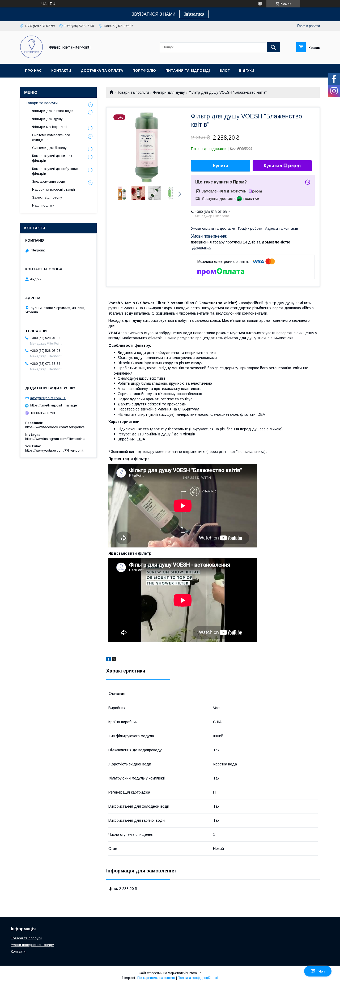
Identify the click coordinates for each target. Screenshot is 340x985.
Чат (321, 971)
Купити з (273, 166)
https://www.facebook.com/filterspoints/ (55, 427)
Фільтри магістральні (49, 127)
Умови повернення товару (32, 945)
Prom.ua (195, 973)
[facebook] (108, 660)
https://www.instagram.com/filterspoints (55, 439)
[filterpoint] (31, 57)
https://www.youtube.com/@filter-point (54, 450)
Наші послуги (43, 205)
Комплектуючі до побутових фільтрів (55, 171)
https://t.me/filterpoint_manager (54, 405)
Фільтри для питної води (52, 111)
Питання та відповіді (187, 70)
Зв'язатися (194, 14)
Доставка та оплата (102, 70)
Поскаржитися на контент (156, 978)
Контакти (61, 70)
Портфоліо (144, 70)
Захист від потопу (47, 197)
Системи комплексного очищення (51, 137)
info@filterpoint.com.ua (48, 398)
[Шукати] (273, 47)
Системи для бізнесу (49, 148)
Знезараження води (48, 181)
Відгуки (246, 70)
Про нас (33, 70)
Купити (220, 166)
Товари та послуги (133, 92)
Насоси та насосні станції (53, 189)
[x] (114, 660)
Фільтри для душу (169, 92)
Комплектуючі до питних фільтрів (52, 158)
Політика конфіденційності (198, 978)
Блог (224, 70)
